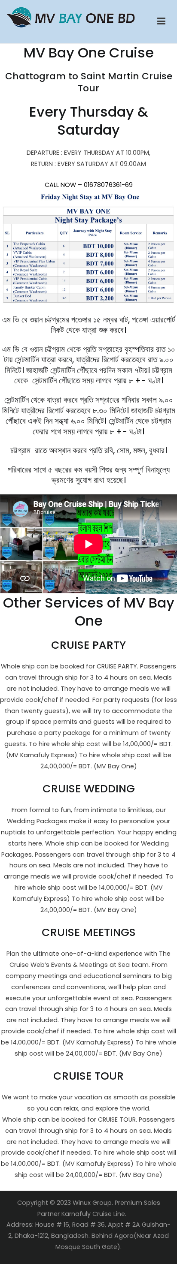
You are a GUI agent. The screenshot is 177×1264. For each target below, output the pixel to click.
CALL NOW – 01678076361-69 (89, 185)
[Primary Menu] (161, 21)
